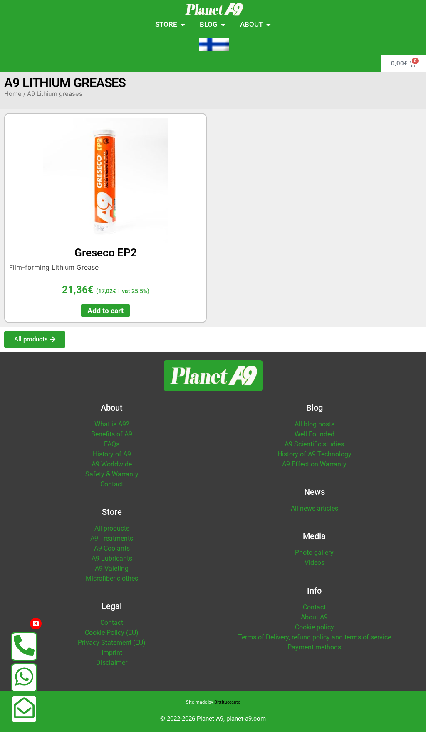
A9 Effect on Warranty (314, 464)
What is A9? (111, 424)
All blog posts (314, 424)
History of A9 (112, 454)
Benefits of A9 (111, 434)
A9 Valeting (112, 568)
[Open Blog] (223, 24)
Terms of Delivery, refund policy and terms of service (314, 637)
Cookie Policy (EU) (112, 633)
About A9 (314, 617)
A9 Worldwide (112, 464)
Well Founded (314, 434)
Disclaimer (111, 663)
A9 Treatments (111, 538)
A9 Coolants (112, 548)
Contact (111, 484)
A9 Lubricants (112, 558)
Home (13, 94)
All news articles (314, 508)
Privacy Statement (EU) (112, 643)
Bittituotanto (227, 702)
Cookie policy (314, 627)
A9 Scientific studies (314, 444)
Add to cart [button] (105, 310)
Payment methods (314, 647)
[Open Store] (182, 24)
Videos (314, 563)
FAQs (111, 444)
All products (111, 528)
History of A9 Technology (314, 454)
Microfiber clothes (112, 578)
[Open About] (268, 24)
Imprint (112, 653)
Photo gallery (314, 553)
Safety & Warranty (112, 474)
